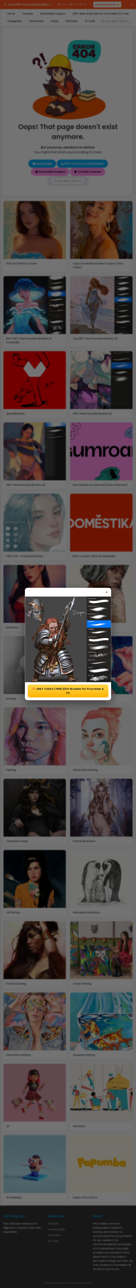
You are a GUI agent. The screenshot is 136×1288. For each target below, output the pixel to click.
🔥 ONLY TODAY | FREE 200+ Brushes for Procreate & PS (68, 691)
